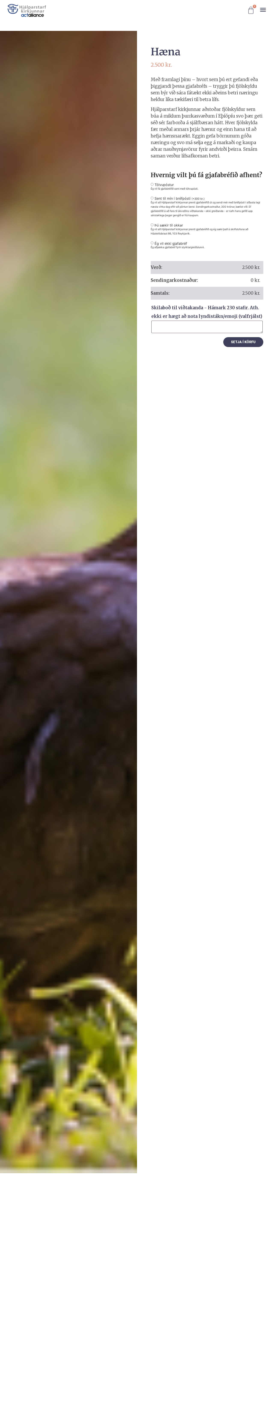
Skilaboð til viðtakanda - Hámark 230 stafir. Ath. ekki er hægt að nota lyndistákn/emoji (206, 312)
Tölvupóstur (164, 184)
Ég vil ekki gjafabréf (171, 243)
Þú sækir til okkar (169, 225)
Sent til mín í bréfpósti (180, 198)
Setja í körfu (243, 342)
